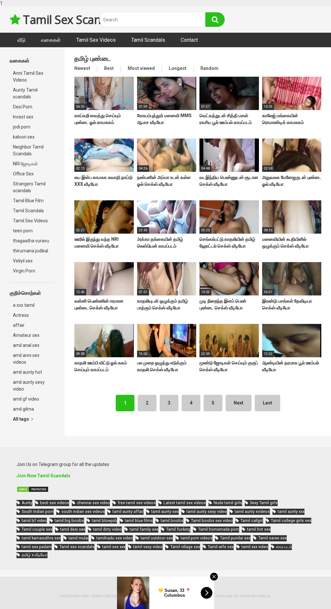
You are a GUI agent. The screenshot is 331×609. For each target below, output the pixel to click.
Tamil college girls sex (291, 520)
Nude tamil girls (228, 502)
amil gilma (23, 409)
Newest (82, 68)
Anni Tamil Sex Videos (28, 77)
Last (267, 402)
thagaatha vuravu (31, 240)
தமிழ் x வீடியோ (35, 554)
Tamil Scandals (148, 40)
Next (238, 402)
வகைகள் (51, 40)
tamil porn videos (196, 538)
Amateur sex (26, 335)
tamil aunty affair (128, 511)
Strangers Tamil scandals (29, 187)
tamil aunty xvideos (252, 511)
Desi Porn (22, 106)
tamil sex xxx (113, 546)
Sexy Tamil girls (264, 502)
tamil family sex (144, 529)
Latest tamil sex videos (185, 502)
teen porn (23, 230)
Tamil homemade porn (218, 529)
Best (109, 68)
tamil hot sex (259, 529)
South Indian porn (38, 511)
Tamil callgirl (251, 520)
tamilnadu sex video (114, 538)
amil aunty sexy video (29, 386)
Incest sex (23, 116)
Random (209, 68)
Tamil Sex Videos (96, 40)
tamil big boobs (69, 520)
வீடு (21, 40)
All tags (21, 419)
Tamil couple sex (37, 529)
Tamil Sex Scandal (68, 20)
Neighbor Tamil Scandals (28, 150)
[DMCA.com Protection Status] (32, 490)
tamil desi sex (72, 529)
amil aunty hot (27, 372)
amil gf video (26, 399)
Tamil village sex (185, 546)
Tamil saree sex (272, 538)
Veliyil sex (23, 260)
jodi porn (21, 126)
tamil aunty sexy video (207, 511)
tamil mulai (79, 538)
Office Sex (23, 173)
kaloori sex (24, 136)
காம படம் (284, 546)
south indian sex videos (83, 511)
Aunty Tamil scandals (25, 93)
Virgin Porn (24, 270)
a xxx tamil (24, 305)
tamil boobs (172, 520)
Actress (21, 315)
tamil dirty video (107, 529)
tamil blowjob (104, 520)
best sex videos (54, 502)
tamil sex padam (37, 546)
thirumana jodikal (30, 250)
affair (19, 325)
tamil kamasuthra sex (41, 538)
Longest (178, 68)
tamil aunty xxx (291, 511)
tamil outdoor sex (157, 538)
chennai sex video (93, 502)
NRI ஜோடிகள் (25, 163)
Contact (189, 40)
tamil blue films (139, 520)
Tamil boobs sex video (212, 520)
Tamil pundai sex (235, 538)
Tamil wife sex (221, 546)
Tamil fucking (178, 529)
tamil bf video (34, 520)
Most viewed (141, 68)
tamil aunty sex (165, 511)
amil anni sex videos (26, 359)
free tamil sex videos (137, 502)
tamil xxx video (254, 546)
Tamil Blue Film (28, 200)
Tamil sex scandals (76, 546)
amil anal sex (26, 345)
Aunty (27, 502)
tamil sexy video (148, 546)
